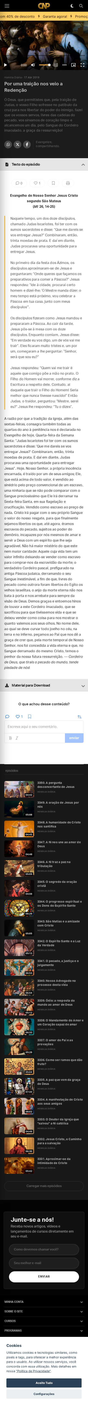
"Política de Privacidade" (33, 1371)
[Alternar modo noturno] (72, 6)
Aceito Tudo (44, 1383)
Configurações (44, 1394)
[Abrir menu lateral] (6, 6)
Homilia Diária (13, 77)
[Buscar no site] (81, 6)
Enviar (44, 1276)
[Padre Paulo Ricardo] (44, 6)
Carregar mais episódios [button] (44, 1186)
